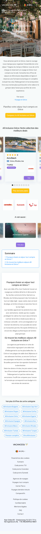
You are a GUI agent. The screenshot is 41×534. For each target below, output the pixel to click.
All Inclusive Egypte (29, 416)
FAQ (20, 510)
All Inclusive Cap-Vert (30, 407)
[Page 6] (24, 185)
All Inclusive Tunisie (11, 431)
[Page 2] (15, 185)
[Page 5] (21, 185)
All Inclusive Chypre (11, 411)
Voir (29, 178)
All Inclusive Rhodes (29, 426)
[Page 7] (26, 185)
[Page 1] (12, 185)
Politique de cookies (20, 499)
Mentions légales (20, 507)
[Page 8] (28, 185)
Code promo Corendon (20, 469)
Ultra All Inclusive (29, 435)
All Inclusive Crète (11, 416)
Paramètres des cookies (20, 458)
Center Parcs (20, 486)
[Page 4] (19, 185)
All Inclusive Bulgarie (10, 407)
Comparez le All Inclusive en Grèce (20, 115)
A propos (20, 462)
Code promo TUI (20, 465)
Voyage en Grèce (21, 100)
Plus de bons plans (20, 191)
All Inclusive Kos (30, 421)
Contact (20, 514)
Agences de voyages (20, 479)
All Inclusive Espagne (12, 421)
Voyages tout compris (20, 482)
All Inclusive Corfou (29, 411)
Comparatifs (20, 493)
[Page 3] (17, 185)
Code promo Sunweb (20, 473)
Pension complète (12, 435)
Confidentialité (20, 503)
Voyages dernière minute (20, 490)
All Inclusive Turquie (29, 431)
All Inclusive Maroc (11, 426)
